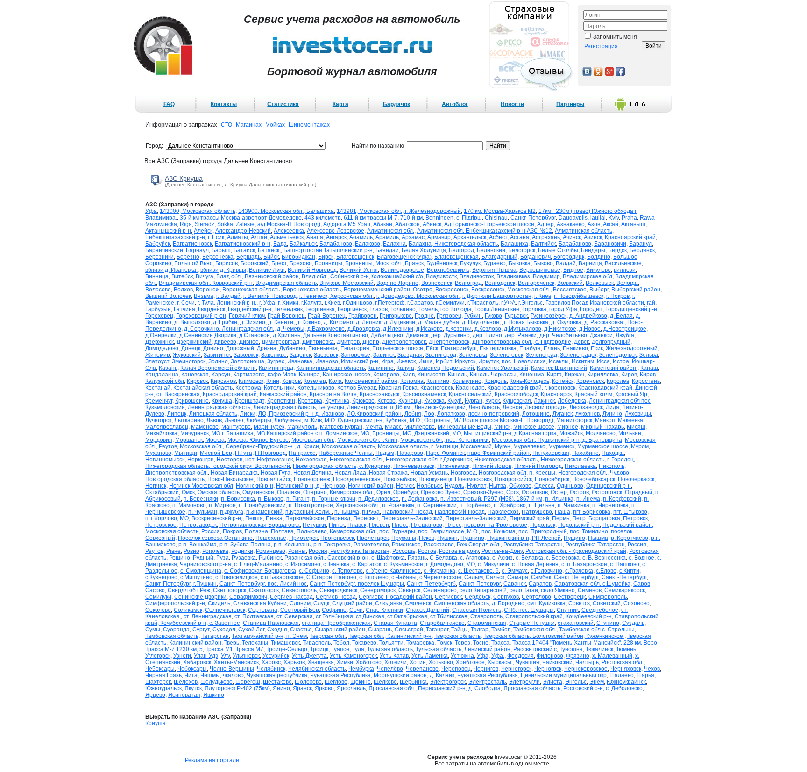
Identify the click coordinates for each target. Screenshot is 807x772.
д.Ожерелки (161, 335)
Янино (281, 688)
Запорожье (355, 355)
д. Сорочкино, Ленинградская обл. (229, 329)
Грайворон (362, 315)
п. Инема (588, 499)
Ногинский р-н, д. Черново (310, 485)
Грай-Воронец (327, 315)
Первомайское (304, 518)
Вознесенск (436, 283)
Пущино (574, 538)
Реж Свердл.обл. (479, 544)
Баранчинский (164, 250)
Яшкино (213, 695)
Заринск (384, 355)
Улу (225, 655)
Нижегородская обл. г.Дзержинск (429, 459)
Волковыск (600, 283)
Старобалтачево (442, 623)
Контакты (224, 104)
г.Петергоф (389, 302)
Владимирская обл (587, 276)
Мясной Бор (216, 453)
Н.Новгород (270, 453)
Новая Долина (312, 472)
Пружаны (403, 538)
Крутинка (337, 400)
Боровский (255, 263)
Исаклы (559, 361)
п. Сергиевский (437, 505)
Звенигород (440, 355)
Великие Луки (267, 270)
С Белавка (443, 557)
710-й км (411, 217)
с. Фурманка (439, 570)
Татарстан (215, 636)
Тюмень (626, 649)
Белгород (461, 250)
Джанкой (601, 335)
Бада (280, 244)
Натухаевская (550, 453)
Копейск (562, 381)
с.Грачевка (579, 570)
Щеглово (336, 682)
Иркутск (465, 361)
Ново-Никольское (230, 479)
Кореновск (590, 381)
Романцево (270, 551)
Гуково (493, 315)
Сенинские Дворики (200, 597)
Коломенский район (371, 381)
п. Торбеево (475, 505)
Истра (621, 361)
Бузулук (470, 263)
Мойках (275, 124)
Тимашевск (285, 642)
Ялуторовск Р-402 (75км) (237, 688)
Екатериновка (498, 348)
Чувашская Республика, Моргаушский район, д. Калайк (382, 675)
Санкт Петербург (576, 577)
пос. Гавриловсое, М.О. (448, 531)
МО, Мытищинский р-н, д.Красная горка (504, 433)
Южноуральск (163, 688)
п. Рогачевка (398, 505)
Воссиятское (570, 289)
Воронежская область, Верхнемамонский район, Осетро (357, 289)
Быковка (520, 263)
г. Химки (288, 302)
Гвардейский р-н (249, 309)
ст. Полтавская (254, 616)
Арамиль (387, 237)
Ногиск (405, 485)
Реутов (154, 551)
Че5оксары (160, 669)
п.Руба (371, 512)
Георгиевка (320, 309)
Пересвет (365, 518)
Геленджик (288, 309)
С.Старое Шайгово (331, 577)
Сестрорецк (570, 597)
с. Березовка (563, 557)
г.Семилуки (450, 302)
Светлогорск (229, 590)
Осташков (535, 492)
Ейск (432, 348)
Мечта (373, 427)
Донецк (190, 348)
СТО (226, 124)
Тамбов (500, 629)
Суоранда (176, 629)
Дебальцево (387, 335)
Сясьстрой (409, 629)
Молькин (629, 433)
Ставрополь (486, 616)
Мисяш (636, 427)
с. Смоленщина (200, 570)
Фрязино (577, 655)
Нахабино (585, 453)
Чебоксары (192, 669)
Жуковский (187, 355)
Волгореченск (536, 283)
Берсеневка (218, 257)
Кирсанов (223, 381)
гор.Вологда (456, 309)
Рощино (179, 557)
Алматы (237, 237)
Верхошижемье (539, 270)
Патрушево (537, 512)
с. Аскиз (502, 557)
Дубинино (292, 348)
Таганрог (437, 629)
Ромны (297, 551)
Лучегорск (158, 420)
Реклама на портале (212, 760)
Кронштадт (249, 400)
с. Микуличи (493, 564)
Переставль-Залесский (476, 518)
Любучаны (288, 420)
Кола (335, 381)
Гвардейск (211, 309)
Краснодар (470, 387)
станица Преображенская (336, 623)
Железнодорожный (632, 348)
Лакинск (544, 400)
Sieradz (204, 224)
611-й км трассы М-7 (370, 217)
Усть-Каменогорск (353, 655)
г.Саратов (420, 302)
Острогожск (607, 492)
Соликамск (188, 610)
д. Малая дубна (438, 322)
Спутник (568, 610)
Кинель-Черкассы (493, 374)
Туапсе (340, 649)
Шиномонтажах (309, 124)
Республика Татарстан (533, 544)
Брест (279, 263)
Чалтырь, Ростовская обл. (609, 662)
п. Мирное (222, 505)
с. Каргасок (366, 564)
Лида (612, 407)
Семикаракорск (624, 590)
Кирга (554, 374)
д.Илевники (398, 329)
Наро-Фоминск (445, 453)
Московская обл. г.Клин (367, 440)
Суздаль (633, 623)
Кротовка (310, 400)
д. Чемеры (290, 329)
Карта (340, 104)
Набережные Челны (346, 453)
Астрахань (546, 237)
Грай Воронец (286, 315)
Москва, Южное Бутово (258, 440)
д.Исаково (429, 329)
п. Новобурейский (262, 505)
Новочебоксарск (593, 479)
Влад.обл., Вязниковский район (257, 276)
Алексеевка (289, 230)
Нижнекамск (453, 466)
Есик (597, 348)
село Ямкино (558, 590)
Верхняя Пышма (494, 270)
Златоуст (157, 361)
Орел (383, 492)
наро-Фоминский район (498, 453)
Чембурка (361, 669)
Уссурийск (275, 655)
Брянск (414, 263)
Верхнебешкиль (448, 270)
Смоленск (418, 603)
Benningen (439, 217)
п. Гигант (297, 499)
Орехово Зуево (440, 492)
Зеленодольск (618, 355)
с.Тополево (374, 577)
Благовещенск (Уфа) (404, 257)
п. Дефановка (420, 499)
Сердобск (477, 597)
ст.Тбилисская (448, 616)
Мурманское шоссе (602, 446)
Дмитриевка (318, 342)
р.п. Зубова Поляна (245, 544)
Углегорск (157, 655)
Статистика (283, 104)
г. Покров (618, 296)
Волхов (183, 289)
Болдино (598, 257)
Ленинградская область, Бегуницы (298, 407)
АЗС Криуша (184, 178)
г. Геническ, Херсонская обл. (336, 296)
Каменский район (613, 368)
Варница (590, 263)
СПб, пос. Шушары (529, 610)
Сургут (201, 629)
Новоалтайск (273, 479)
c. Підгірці (469, 217)
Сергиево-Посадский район (395, 597)
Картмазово (249, 374)
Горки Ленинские (496, 309)
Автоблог (455, 104)
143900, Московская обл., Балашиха (286, 211)
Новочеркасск (636, 479)
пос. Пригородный (542, 531)
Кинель (457, 374)
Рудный (203, 557)
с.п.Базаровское (282, 577)
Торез (462, 642)
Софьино (334, 610)
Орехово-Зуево (483, 492)
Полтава (282, 531)
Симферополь (607, 597)
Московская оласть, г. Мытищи (418, 446)
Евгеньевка (323, 348)
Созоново (636, 603)
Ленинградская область (219, 407)
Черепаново (422, 669)
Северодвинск (338, 590)
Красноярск (556, 394)
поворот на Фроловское (495, 525)
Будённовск (441, 263)
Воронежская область (251, 289)
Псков (426, 538)
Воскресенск (451, 289)
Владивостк (441, 276)
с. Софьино (314, 570)
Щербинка (413, 682)
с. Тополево (347, 570)
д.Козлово (487, 329)
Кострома (248, 387)
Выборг (599, 289)
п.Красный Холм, (308, 512)
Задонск (300, 355)
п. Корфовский (622, 499)
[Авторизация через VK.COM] (587, 71)
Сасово (155, 590)
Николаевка (580, 466)
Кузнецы (409, 400)
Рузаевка (244, 557)
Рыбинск (270, 557)
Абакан (382, 224)
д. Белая (621, 315)
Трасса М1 (219, 649)
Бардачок (396, 104)
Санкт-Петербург (624, 577)
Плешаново (426, 525)
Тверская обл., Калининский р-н (390, 636)
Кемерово (386, 374)
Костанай (157, 387)
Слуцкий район (352, 603)
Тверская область (457, 636)
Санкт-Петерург (480, 584)
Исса (603, 361)
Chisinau (496, 217)
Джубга (625, 335)
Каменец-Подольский (445, 368)
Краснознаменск (424, 394)
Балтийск (543, 244)
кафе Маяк (282, 374)
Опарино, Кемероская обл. (338, 492)
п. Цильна (542, 505)
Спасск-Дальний (427, 610)
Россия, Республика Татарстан (349, 551)
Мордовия (158, 440)
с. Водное (641, 557)
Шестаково (277, 682)
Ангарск (336, 237)
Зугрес (275, 361)
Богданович (535, 257)
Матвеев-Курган (341, 427)
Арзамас (413, 237)
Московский (476, 446)
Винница (157, 276)
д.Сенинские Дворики (207, 335)
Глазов (378, 309)
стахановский (576, 623)
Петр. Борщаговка (596, 518)
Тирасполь (317, 642)
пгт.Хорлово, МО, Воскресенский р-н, (193, 518)
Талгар (479, 629)
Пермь (560, 518)
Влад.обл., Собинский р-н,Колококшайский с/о (362, 276)
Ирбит (444, 361)
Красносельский (470, 394)
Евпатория (354, 348)
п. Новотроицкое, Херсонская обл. (334, 505)
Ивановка (299, 361)
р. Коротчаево (629, 538)
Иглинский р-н (359, 361)
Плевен (379, 525)
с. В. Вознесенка (604, 557)
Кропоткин (281, 400)
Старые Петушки (532, 623)
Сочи (356, 610)
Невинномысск (164, 459)
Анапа (314, 237)
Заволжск (246, 355)
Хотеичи (395, 662)
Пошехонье (270, 538)
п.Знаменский (264, 512)
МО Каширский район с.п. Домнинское (307, 433)
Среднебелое (599, 610)
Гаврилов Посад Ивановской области (594, 302)
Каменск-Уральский (502, 368)
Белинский (491, 250)
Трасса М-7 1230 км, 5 (174, 649)
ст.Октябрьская (407, 616)
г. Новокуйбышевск (578, 296)
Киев (408, 374)
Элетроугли (524, 682)
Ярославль (351, 688)
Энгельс (576, 682)
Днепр (370, 342)
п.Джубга (231, 512)
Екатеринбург (459, 348)
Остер (559, 492)
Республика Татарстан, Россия (606, 544)
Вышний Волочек (168, 296)
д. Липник (368, 322)
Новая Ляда (350, 472)
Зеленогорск (506, 355)
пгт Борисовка (591, 512)
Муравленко (529, 446)
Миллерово (419, 427)
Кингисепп (431, 374)
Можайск (571, 433)
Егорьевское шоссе (397, 348)
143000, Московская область (197, 211)
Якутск (193, 688)
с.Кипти (629, 570)
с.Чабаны (404, 577)
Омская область (219, 492)
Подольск (542, 525)
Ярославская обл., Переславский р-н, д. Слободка (434, 688)
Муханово (158, 453)
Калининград (276, 368)
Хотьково (441, 662)
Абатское (407, 224)
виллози (625, 270)
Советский (607, 603)
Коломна (412, 381)
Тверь (231, 642)
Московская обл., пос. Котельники (444, 440)
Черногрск (547, 669)
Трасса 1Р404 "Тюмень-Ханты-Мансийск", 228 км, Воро (584, 642)
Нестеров (229, 459)
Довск (581, 342)
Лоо (429, 414)
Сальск (495, 577)
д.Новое (590, 329)
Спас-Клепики (384, 610)
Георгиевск (352, 309)
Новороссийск (513, 479)
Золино (218, 361)
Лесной (512, 407)
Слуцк (321, 603)
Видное (573, 270)
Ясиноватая (184, 695)
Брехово (301, 263)
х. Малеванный (612, 655)
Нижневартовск (413, 466)
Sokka (225, 224)
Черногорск (516, 669)
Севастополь (299, 590)
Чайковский (557, 662)
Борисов (226, 263)
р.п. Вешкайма (197, 544)
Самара (517, 577)
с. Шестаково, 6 (478, 570)
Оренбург (405, 492)
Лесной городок (545, 407)
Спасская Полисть (476, 610)
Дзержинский (194, 342)
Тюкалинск (599, 649)
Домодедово (161, 348)
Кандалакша (161, 374)
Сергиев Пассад (291, 597)
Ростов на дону (459, 551)
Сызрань (380, 629)
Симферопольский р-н (175, 603)
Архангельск (469, 237)
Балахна (394, 244)
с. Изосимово (302, 564)
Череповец (456, 669)
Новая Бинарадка (234, 472)
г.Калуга (311, 302)
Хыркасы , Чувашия (513, 662)
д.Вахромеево (326, 329)
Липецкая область (213, 414)
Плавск (356, 525)
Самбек (541, 577)
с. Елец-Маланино (258, 564)
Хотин (418, 662)
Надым (384, 453)
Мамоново (205, 427)
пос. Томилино (589, 531)
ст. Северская (294, 616)
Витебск (182, 276)
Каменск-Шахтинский (559, 368)
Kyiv (614, 217)
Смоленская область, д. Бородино (479, 603)
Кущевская (517, 400)
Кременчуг (158, 400)
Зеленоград (541, 355)
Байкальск (303, 244)
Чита (191, 675)
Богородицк (568, 257)
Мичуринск (194, 433)
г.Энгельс (530, 302)
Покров (232, 531)
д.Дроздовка (363, 329)
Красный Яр (631, 394)
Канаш (649, 368)
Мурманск (561, 446)
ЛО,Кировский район (374, 414)
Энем (596, 682)
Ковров (291, 381)
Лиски (247, 414)
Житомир (157, 355)
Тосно (480, 642)
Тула (358, 649)
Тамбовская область (171, 636)
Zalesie (245, 224)
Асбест (498, 237)
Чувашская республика (277, 675)
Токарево (364, 642)
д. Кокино (308, 322)
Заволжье (274, 355)
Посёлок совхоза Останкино (215, 538)
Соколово (158, 610)
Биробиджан (298, 257)
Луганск (562, 414)
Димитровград (280, 342)
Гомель (428, 309)
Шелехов (186, 682)
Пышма (598, 538)
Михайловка (161, 433)
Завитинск (217, 355)
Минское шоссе (533, 427)
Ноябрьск (429, 485)
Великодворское (402, 270)
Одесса (544, 485)
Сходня (277, 629)
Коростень (646, 381)
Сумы (152, 629)
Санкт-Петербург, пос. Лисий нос (263, 584)
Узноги (182, 655)
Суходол (223, 629)
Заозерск (326, 355)
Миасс (393, 427)
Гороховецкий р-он (201, 315)
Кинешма (531, 374)
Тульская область (390, 649)
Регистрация (601, 46)
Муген (502, 446)
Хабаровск (197, 662)
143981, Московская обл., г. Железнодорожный (399, 211)
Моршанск (189, 440)
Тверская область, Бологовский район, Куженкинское (553, 636)
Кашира (309, 374)
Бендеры (593, 250)
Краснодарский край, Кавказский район (255, 394)
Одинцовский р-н (608, 485)
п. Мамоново (189, 505)
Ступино (607, 623)
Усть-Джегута (309, 655)
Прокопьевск (337, 538)
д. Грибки (225, 322)
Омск (188, 492)
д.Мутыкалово (522, 329)
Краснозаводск (379, 394)
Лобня (412, 414)
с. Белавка (529, 557)
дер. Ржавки (521, 335)
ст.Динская (370, 616)
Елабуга (530, 348)
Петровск (635, 518)
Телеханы (255, 642)
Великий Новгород (312, 270)
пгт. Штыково (630, 512)
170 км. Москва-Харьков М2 (500, 211)
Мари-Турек (269, 427)
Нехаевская (311, 459)
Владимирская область (286, 283)
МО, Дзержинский (426, 433)
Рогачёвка (215, 551)
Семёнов (590, 590)
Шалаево (621, 675)
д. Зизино (252, 322)
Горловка (534, 309)
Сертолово (536, 597)
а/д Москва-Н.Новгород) (288, 224)
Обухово (520, 485)
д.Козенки (459, 329)
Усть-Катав (394, 655)
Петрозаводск (198, 525)
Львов (214, 420)
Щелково (385, 682)
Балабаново (335, 244)
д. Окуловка (566, 322)
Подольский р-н (579, 525)
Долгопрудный (611, 342)
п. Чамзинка (573, 505)
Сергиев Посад (336, 597)
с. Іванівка (336, 564)
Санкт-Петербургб (431, 584)
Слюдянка (388, 603)
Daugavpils (573, 217)
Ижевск (406, 361)
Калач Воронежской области (218, 368)
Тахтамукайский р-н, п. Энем (269, 636)
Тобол (341, 642)
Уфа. (497, 655)
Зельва (648, 355)
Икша (425, 361)
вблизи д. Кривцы (223, 270)
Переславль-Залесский (412, 518)
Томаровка (420, 642)
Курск (492, 400)
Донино (213, 348)
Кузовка (434, 400)
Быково (543, 263)
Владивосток (477, 276)
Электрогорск (448, 682)
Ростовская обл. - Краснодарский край (575, 551)
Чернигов (486, 669)
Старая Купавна (395, 623)
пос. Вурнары (397, 531)
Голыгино (403, 309)
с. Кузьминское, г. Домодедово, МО (429, 564)
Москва (215, 440)
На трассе (302, 453)
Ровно (191, 551)
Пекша (254, 518)
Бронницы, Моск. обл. (373, 263)
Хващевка (321, 662)
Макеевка (630, 420)
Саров (641, 584)
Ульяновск (246, 655)
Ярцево (155, 695)
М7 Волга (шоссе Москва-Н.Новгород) (503, 420)
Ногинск (155, 485)
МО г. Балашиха (233, 433)
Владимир (546, 276)
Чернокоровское (586, 669)
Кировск (197, 381)
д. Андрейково (588, 315)
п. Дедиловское (378, 499)
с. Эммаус (515, 570)
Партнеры (570, 104)
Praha (629, 217)
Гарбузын (158, 309)
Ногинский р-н (254, 485)
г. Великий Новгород (270, 296)
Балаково (367, 244)
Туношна (571, 649)
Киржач (574, 374)
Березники (159, 257)
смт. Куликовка (546, 603)
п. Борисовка (238, 499)
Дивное (249, 342)
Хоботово (369, 662)
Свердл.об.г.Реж (189, 590)
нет (249, 459)
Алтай (259, 237)
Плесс (400, 525)
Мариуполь (302, 427)
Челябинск (271, 669)
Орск (512, 492)
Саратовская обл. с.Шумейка (592, 584)
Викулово (598, 270)
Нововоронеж (312, 479)
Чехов (652, 669)
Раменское (406, 544)
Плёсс (453, 525)
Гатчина (184, 309)
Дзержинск (159, 342)
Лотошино (536, 414)
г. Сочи (186, 302)
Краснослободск (516, 394)
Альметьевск (287, 237)
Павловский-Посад (460, 512)
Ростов (427, 551)
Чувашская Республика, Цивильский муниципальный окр (532, 675)
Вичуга (204, 276)
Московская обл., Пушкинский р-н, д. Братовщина (557, 440)
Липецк (176, 414)
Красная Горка (398, 387)
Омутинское (258, 492)
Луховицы (638, 414)
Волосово (158, 289)
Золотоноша (247, 361)
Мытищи (185, 453)
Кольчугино (466, 381)
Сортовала (262, 610)
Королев (618, 381)
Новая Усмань (429, 472)
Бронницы (328, 263)
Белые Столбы (558, 250)
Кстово (386, 400)
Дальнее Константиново (335, 335)
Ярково (324, 688)
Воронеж (207, 289)
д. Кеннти (280, 322)
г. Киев (542, 296)
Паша (562, 512)
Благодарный (499, 257)
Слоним (300, 603)
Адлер (545, 224)
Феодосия (520, 655)
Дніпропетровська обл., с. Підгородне (521, 342)
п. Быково (270, 499)
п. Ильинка (559, 499)
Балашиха (514, 244)
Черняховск (625, 669)
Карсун (221, 374)
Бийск (271, 257)
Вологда (627, 283)
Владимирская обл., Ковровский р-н (206, 283)
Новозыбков (399, 479)
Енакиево (575, 348)
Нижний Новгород (538, 466)
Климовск (251, 381)
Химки (345, 662)
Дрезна (266, 348)
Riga (186, 224)
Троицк (319, 649)
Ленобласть (484, 407)
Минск (502, 427)
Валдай (566, 263)
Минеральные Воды (464, 427)
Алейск (203, 230)
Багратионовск (192, 244)
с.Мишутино (196, 577)
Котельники (279, 387)
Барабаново (575, 244)
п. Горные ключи (333, 499)
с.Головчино (546, 570)
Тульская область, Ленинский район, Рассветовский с (486, 649)
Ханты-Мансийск (236, 662)
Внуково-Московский (346, 283)
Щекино (360, 682)
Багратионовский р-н (242, 244)
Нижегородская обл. (356, 459)
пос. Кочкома (498, 531)
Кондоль (495, 381)
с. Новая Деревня (535, 564)
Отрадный (638, 492)
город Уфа (563, 309)
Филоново (550, 655)
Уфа (151, 211)
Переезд (338, 518)
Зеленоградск (578, 355)
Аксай (610, 224)
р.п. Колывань (292, 544)
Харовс (271, 662)
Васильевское (623, 263)
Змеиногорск (188, 361)
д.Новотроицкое (624, 329)
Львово (234, 420)
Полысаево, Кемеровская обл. (336, 531)
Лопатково (451, 414)
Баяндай (387, 250)
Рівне (173, 551)
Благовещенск (355, 257)
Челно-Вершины (232, 669)
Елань (552, 348)
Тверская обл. (328, 636)
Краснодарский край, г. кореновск (531, 387)
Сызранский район (340, 629)
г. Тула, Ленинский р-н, (227, 302)
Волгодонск (500, 283)
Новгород (463, 472)
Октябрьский (162, 492)
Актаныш (633, 224)
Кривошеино (192, 400)
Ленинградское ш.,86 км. (379, 407)
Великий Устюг (359, 270)
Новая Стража (388, 472)
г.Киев (332, 302)
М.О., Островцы (430, 420)
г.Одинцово (357, 302)
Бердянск (642, 250)
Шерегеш (247, 682)
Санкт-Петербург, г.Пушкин (181, 584)
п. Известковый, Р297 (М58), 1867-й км (491, 499)
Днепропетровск (404, 342)
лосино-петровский (493, 414)
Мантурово (236, 427)
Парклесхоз (503, 512)
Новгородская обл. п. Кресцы (517, 472)
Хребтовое (470, 662)
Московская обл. (312, 440)
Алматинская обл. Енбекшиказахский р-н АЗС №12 (484, 230)
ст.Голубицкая (334, 616)
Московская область (348, 446)
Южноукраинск (626, 682)
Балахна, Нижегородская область (453, 244)
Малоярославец (166, 427)
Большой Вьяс (193, 263)
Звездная (410, 355)
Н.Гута (243, 453)
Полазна (256, 531)
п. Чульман (202, 512)
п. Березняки (201, 499)
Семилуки (158, 597)
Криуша (222, 400)
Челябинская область (317, 669)
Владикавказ (513, 276)
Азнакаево (571, 224)
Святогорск (264, 590)
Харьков (294, 662)
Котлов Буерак (356, 387)
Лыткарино (189, 420)
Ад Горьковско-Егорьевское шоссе (489, 224)
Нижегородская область (506, 459)
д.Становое (254, 335)
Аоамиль (361, 237)
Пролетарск (373, 538)
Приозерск (303, 538)
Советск (579, 603)
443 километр (322, 217)
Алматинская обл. (390, 230)
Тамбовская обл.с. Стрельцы (597, 629)
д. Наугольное (480, 322)
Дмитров (348, 342)
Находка (613, 453)
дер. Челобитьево (563, 335)
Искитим (583, 361)
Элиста (552, 682)
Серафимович (248, 597)
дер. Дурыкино (450, 335)
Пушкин (447, 538)
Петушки (314, 525)
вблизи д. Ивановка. (171, 270)
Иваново (326, 361)
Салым (473, 577)
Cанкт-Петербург (533, 217)
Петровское (161, 525)
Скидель (219, 603)
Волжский (570, 283)
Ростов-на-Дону (502, 551)
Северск (409, 590)
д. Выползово (192, 322)
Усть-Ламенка (429, 655)
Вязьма (203, 296)
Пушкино (472, 538)
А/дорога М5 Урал (346, 224)
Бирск (325, 257)
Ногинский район (370, 485)
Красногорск (436, 387)
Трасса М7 (249, 649)
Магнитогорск (574, 420)
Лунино (612, 414)
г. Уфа (267, 302)
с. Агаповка (474, 557)
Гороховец (159, 315)
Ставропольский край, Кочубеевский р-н (558, 616)
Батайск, (269, 250)
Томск (444, 642)
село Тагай (524, 590)
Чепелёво (390, 669)
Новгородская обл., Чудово (593, 472)
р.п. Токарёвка (332, 544)
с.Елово (606, 570)
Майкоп (605, 420)
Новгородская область (175, 479)
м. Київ (313, 420)
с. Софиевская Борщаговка (260, 570)
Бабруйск (157, 244)
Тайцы (459, 629)
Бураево (494, 263)
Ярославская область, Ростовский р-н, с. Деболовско (573, 688)
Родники (242, 551)
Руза (222, 557)
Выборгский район (635, 289)
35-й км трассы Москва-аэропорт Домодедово (241, 217)
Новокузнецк (435, 479)
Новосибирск (552, 479)
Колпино (437, 381)
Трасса (500, 642)
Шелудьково (216, 682)
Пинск (337, 525)
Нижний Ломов (491, 466)
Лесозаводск (586, 407)
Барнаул (197, 250)
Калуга (405, 368)
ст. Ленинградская (208, 616)
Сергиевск (448, 597)
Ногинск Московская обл (201, 485)
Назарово (410, 453)
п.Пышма (346, 512)
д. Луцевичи (399, 322)
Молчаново (601, 433)
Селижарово (440, 590)
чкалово (233, 675)
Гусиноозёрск (548, 315)
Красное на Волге (333, 394)
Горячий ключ (247, 315)
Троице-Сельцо (286, 649)
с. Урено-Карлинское (393, 570)
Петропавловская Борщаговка (259, 525)
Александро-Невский (243, 230)
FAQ (169, 104)
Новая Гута (275, 472)
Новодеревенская (357, 479)
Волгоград (468, 283)
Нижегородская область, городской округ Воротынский (217, 466)
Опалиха (288, 492)
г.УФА (508, 302)
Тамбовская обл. (534, 629)
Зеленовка (473, 355)
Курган (473, 400)
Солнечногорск (225, 610)
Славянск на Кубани (260, 603)
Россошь (403, 551)
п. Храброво (510, 505)
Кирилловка (602, 374)
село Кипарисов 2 (483, 590)
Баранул (640, 244)
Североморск (378, 590)
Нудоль (454, 485)
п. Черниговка (610, 505)
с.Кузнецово (161, 577)
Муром (640, 446)
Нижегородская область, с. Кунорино (341, 466)
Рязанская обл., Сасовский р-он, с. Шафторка (344, 557)
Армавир (439, 237)
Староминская (486, 623)
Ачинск (572, 237)
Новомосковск (473, 479)
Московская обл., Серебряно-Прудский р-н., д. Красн (249, 446)
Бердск (617, 250)
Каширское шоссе (346, 374)
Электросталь (487, 682)
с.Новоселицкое (236, 577)
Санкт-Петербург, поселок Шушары (357, 584)
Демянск (417, 335)
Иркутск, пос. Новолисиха (512, 361)
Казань (168, 368)
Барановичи (610, 244)
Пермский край (529, 518)
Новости (512, 104)
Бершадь (248, 257)
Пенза (274, 518)
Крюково (363, 400)
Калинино (381, 368)
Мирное (567, 427)
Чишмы (210, 675)
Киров (629, 374)
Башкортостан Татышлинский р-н (328, 250)
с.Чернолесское (440, 577)
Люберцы (258, 420)
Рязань (417, 557)
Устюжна (462, 655)
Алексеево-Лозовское (335, 230)
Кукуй (454, 400)
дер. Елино (487, 335)
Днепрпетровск (449, 342)
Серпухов (506, 597)
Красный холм (593, 394)
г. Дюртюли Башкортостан (496, 296)
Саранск (514, 584)
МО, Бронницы (380, 433)
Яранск (302, 688)
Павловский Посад (407, 512)
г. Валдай (228, 296)
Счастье (301, 629)
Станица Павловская (271, 623)
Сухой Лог (251, 629)
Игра (387, 361)
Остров (579, 492)
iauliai (598, 217)
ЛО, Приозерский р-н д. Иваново (301, 414)
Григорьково (396, 315)
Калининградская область (330, 368)
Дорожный (240, 348)
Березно (188, 257)
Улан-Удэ (206, 655)
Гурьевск (516, 315)
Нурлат (476, 485)
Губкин (473, 315)
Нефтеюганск (275, 459)
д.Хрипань (286, 335)
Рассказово (439, 544)
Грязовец (449, 315)
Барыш (221, 250)
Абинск (432, 224)
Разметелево (371, 544)
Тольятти (391, 642)
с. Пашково (624, 564)
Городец (591, 309)
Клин (272, 381)
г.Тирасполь (482, 302)
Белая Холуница (424, 250)
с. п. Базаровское (584, 564)
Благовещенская (456, 257)
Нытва (497, 485)
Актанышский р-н (168, 230)
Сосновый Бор (299, 610)
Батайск (244, 250)
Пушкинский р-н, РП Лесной (524, 538)
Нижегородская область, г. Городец (587, 459)
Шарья (645, 675)
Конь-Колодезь (529, 381)
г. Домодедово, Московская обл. (418, 296)
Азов (594, 224)
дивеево (225, 342)
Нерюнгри (200, 459)
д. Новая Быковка (525, 322)
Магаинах (249, 124)
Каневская (195, 374)
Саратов (540, 584)
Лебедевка (572, 400)
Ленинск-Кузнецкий (440, 407)
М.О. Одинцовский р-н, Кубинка (366, 420)
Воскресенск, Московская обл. (510, 289)
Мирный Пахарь (602, 427)
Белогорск (521, 250)
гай (651, 302)
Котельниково (315, 387)
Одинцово (570, 485)
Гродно (424, 315)
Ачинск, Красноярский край (620, 237)
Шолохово (308, 682)
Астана (519, 237)
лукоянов (587, 414)
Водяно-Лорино (397, 283)
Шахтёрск (158, 682)
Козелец (315, 381)
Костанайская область (203, 387)
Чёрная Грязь (163, 675)
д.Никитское (560, 329)
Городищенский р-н (631, 309)
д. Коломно (338, 322)
